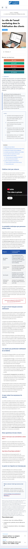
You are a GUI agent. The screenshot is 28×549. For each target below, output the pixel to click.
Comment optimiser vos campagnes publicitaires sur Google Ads (11, 536)
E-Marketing (5, 29)
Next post (4, 540)
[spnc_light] (6, 7)
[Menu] (2, 7)
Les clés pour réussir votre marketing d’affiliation (13, 520)
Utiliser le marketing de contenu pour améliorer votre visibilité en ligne (12, 542)
